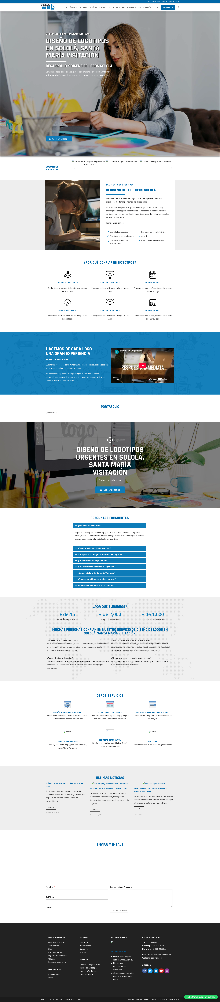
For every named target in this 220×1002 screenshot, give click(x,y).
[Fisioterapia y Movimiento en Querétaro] (110, 783)
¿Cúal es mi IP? (54, 974)
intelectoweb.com (154, 958)
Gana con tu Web (159, 2)
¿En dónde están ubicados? (90, 525)
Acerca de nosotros (56, 942)
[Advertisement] (71, 107)
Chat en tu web (173, 999)
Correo (50, 907)
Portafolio (174, 2)
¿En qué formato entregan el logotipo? (96, 566)
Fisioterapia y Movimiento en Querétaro (108, 788)
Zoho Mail (161, 999)
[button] (74, 168)
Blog (148, 2)
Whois (51, 977)
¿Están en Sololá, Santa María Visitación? (96, 573)
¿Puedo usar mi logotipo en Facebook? (95, 585)
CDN (154, 999)
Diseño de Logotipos (88, 968)
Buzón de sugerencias (57, 962)
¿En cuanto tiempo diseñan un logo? (94, 548)
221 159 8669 (151, 942)
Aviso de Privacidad (135, 999)
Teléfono (50, 897)
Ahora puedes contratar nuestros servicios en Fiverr (150, 790)
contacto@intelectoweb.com (159, 954)
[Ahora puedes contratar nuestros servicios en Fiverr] (154, 783)
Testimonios (53, 945)
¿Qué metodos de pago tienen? (92, 560)
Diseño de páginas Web (90, 964)
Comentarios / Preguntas (121, 887)
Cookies (147, 999)
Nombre (50, 887)
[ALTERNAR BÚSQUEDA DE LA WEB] (178, 7)
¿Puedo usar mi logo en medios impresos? (97, 579)
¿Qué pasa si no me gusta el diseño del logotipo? (100, 554)
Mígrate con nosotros (57, 955)
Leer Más (51, 807)
